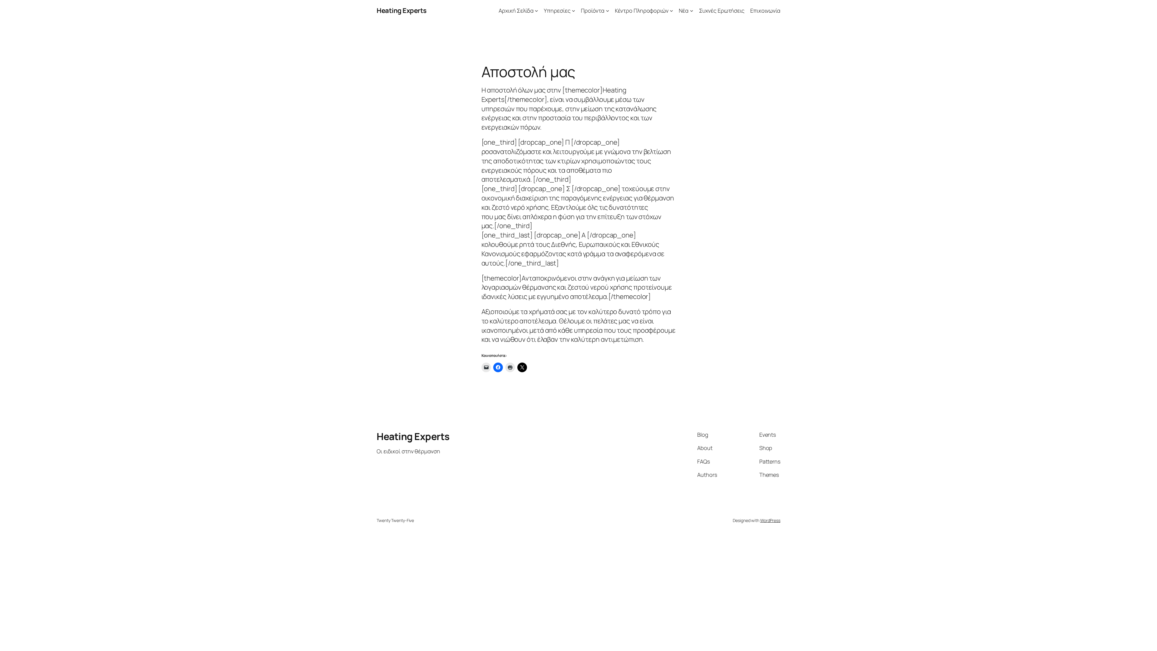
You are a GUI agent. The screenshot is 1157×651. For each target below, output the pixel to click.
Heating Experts (402, 10)
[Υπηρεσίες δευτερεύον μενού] (573, 10)
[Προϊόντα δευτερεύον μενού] (607, 10)
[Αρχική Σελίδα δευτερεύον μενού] (536, 10)
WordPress (770, 520)
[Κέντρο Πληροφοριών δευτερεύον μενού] (671, 10)
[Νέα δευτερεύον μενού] (691, 10)
